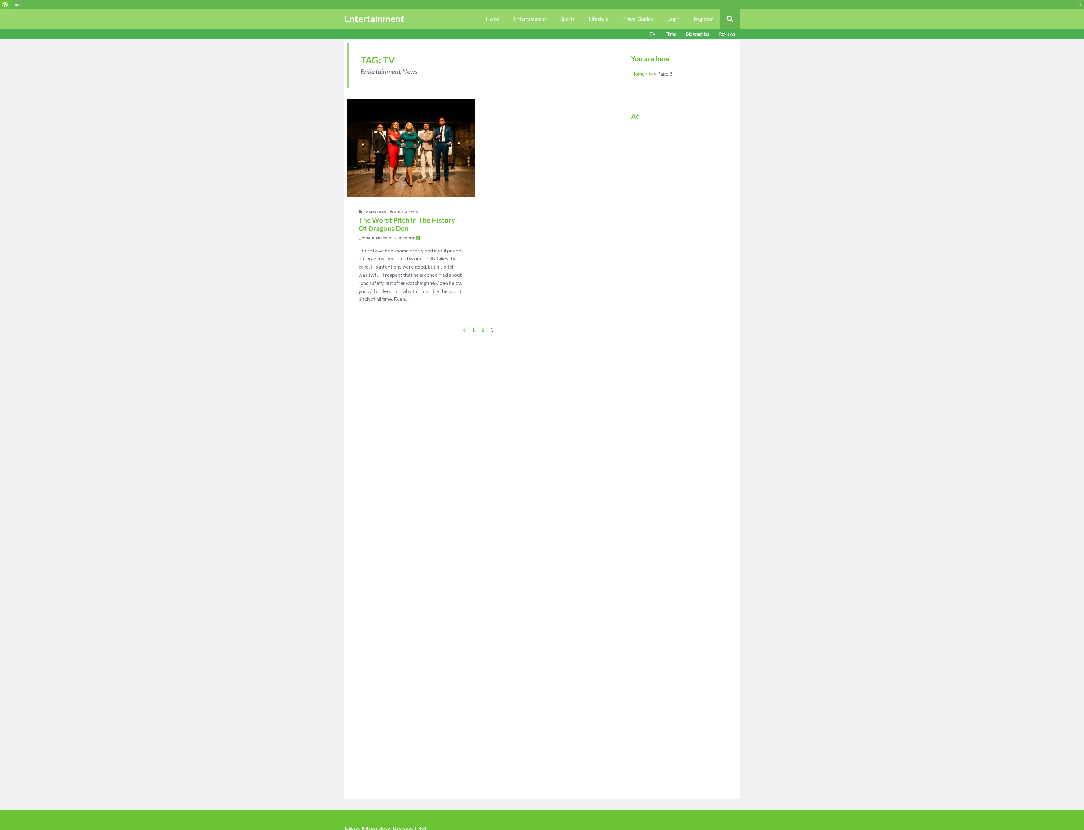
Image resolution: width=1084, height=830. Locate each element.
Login (673, 19)
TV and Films (375, 212)
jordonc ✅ (409, 238)
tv (651, 74)
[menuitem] (5, 4)
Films (670, 33)
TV (652, 33)
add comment (407, 212)
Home (492, 19)
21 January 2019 (376, 238)
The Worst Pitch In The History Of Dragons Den (407, 224)
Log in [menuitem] (16, 4)
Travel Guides (637, 19)
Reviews (727, 33)
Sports (567, 19)
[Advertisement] (678, 162)
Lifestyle (598, 19)
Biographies (697, 33)
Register (703, 19)
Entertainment (529, 19)
